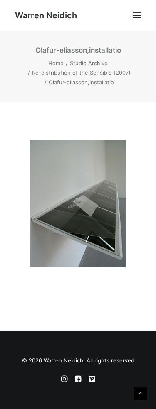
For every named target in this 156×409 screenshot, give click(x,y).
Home (56, 63)
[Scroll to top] (140, 393)
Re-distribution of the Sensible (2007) (81, 72)
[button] (137, 15)
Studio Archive (89, 63)
